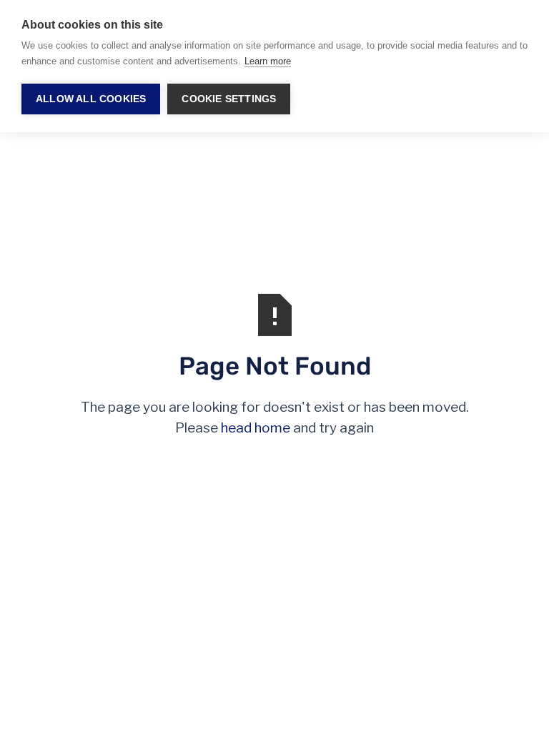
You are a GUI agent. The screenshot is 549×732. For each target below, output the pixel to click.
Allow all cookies (91, 99)
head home (255, 428)
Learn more (267, 61)
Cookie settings (229, 99)
